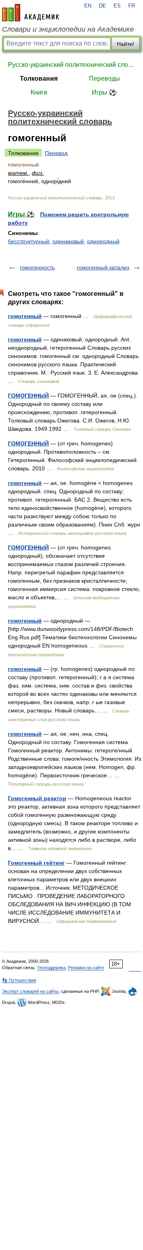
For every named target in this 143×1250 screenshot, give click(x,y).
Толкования (39, 78)
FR (131, 6)
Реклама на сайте (86, 967)
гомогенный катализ (103, 267)
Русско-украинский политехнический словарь (71, 64)
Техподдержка (51, 967)
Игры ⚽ (104, 92)
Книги (39, 92)
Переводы (104, 78)
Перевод (56, 153)
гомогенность (37, 267)
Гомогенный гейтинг (36, 863)
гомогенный (25, 316)
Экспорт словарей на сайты (30, 991)
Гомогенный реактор (37, 798)
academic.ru (30, 12)
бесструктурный (28, 241)
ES (117, 6)
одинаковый (68, 241)
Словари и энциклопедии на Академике (68, 29)
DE (102, 6)
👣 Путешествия (19, 980)
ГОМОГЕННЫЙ (28, 395)
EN (87, 6)
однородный (103, 241)
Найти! (125, 44)
